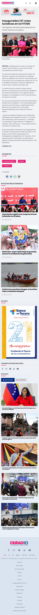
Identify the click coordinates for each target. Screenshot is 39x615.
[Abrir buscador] (30, 3)
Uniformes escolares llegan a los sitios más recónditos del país (19, 290)
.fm (13, 555)
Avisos (19, 580)
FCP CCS (24, 555)
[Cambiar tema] (26, 3)
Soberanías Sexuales (19, 611)
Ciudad (19, 600)
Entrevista (20, 604)
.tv (9, 555)
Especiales (19, 586)
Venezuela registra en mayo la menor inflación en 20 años (19, 215)
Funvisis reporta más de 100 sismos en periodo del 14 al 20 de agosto (19, 438)
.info (4, 555)
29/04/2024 (8, 295)
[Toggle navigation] (35, 3)
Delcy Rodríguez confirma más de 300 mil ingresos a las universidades (19, 408)
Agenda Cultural (19, 607)
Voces (19, 576)
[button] (19, 332)
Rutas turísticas (9, 161)
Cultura (19, 572)
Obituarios (19, 593)
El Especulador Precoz (19, 583)
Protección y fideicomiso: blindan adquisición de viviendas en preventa (18, 498)
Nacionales (19, 566)
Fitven (22, 161)
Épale (18, 555)
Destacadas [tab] (9, 380)
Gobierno (7, 166)
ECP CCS (32, 555)
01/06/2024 (7, 220)
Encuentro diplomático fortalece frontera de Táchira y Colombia (19, 468)
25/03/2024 (8, 257)
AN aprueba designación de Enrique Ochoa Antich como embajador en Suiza (18, 528)
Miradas (19, 597)
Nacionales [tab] (22, 380)
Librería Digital (19, 590)
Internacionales (19, 569)
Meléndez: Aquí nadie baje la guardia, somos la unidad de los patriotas (19, 253)
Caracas (19, 562)
